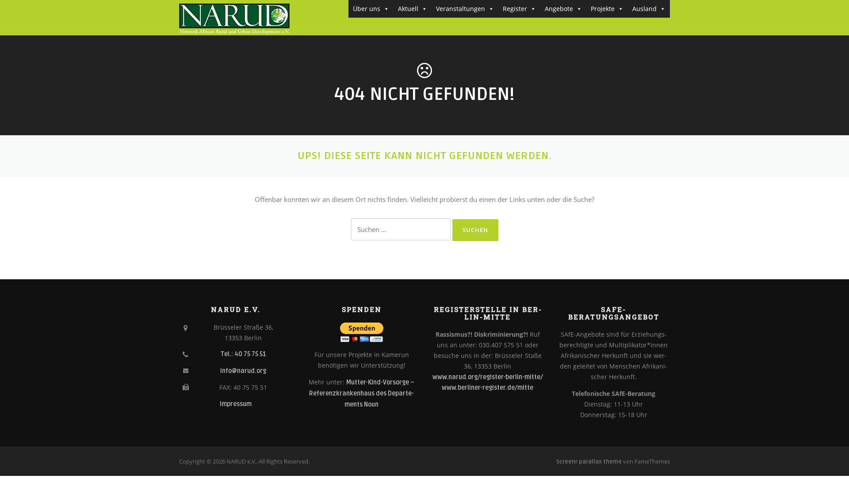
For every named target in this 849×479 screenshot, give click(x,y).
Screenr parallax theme (589, 461)
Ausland (644, 8)
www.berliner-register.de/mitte (487, 388)
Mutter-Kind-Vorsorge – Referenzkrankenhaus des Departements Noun (361, 393)
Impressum (236, 404)
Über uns (366, 8)
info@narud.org (243, 371)
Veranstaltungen (460, 8)
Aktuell (408, 8)
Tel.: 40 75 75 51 (243, 354)
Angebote (559, 8)
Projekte (603, 8)
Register (515, 8)
